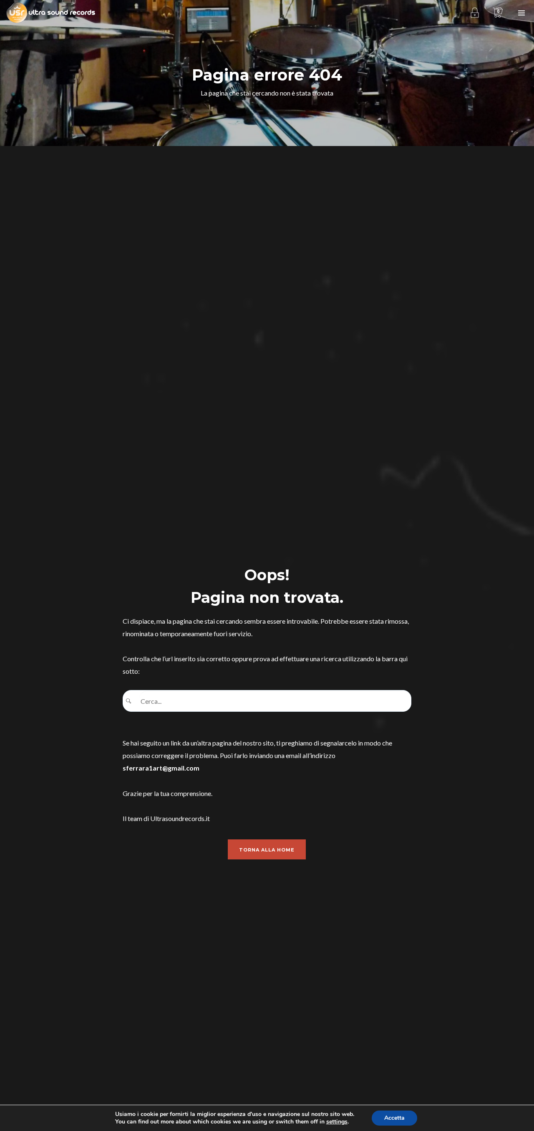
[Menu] (521, 12)
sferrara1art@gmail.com (161, 768)
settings (337, 1122)
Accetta (394, 1118)
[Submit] (131, 701)
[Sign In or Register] (474, 12)
